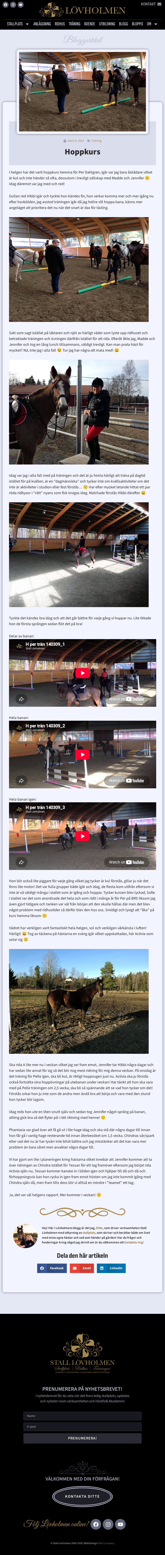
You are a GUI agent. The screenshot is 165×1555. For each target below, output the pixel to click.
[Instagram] (13, 5)
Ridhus (60, 24)
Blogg (123, 24)
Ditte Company (106, 1543)
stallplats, (89, 1233)
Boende (89, 24)
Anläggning (42, 24)
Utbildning (107, 24)
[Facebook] (6, 5)
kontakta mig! (134, 1242)
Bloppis (137, 24)
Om (149, 24)
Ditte (99, 1228)
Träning (74, 24)
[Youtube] (21, 5)
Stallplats (15, 24)
